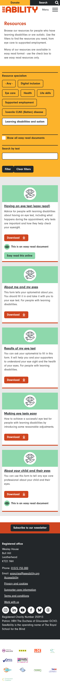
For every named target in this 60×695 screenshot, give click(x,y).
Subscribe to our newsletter (30, 527)
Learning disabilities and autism (25, 121)
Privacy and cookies (16, 583)
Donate (15, 2)
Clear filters (23, 169)
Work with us (11, 602)
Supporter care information (20, 589)
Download (13, 237)
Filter (8, 169)
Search (43, 2)
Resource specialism (14, 75)
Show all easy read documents (26, 138)
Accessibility (11, 577)
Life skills (45, 93)
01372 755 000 (19, 568)
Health (28, 93)
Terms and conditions (16, 595)
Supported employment (19, 102)
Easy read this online (19, 255)
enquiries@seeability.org (24, 573)
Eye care (10, 93)
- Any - (9, 83)
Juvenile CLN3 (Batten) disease (24, 112)
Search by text (11, 148)
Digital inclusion (30, 83)
